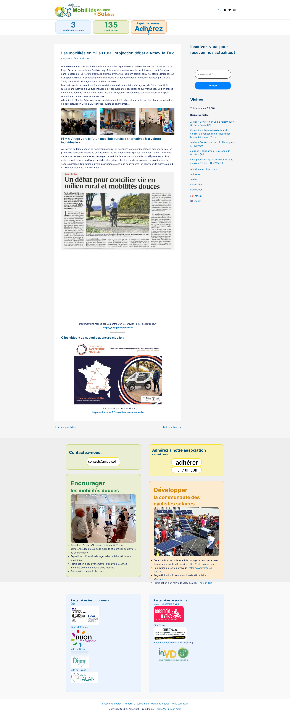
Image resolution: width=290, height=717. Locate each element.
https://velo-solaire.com (201, 564)
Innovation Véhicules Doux (168, 642)
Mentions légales (160, 703)
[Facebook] (225, 9)
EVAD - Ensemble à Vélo (166, 603)
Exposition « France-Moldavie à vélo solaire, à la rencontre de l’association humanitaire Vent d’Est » (210, 134)
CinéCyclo (159, 625)
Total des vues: (198, 108)
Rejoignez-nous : (149, 23)
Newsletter (196, 189)
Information (196, 184)
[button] (219, 10)
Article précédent (65, 427)
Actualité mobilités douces (204, 169)
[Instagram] (234, 9)
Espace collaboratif (112, 703)
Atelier (193, 179)
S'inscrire (160, 579)
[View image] (118, 373)
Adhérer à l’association (137, 703)
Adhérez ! (149, 30)
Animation (68, 58)
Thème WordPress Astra (168, 708)
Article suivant (172, 427)
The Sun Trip (205, 582)
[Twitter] (229, 9)
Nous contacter (180, 703)
